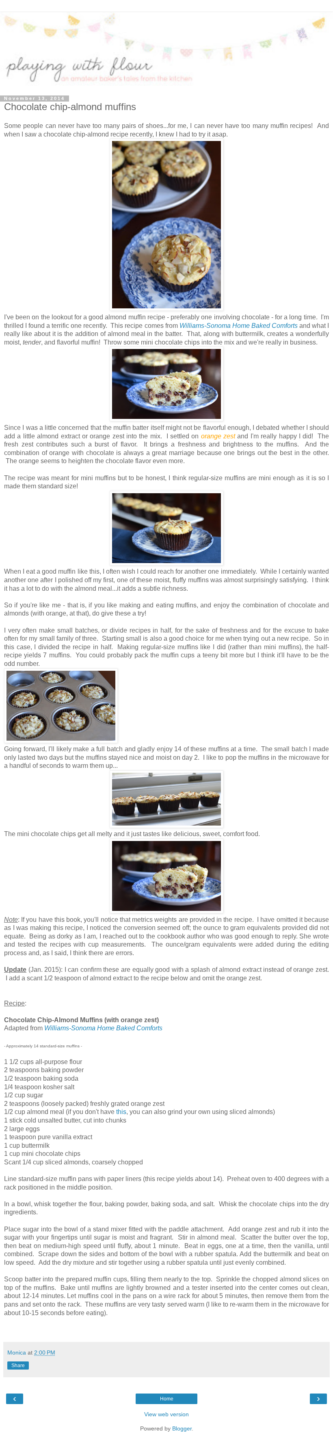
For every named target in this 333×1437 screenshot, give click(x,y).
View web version (166, 1414)
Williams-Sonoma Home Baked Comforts (238, 325)
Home (166, 1399)
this (121, 1111)
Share (18, 1365)
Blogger (182, 1428)
